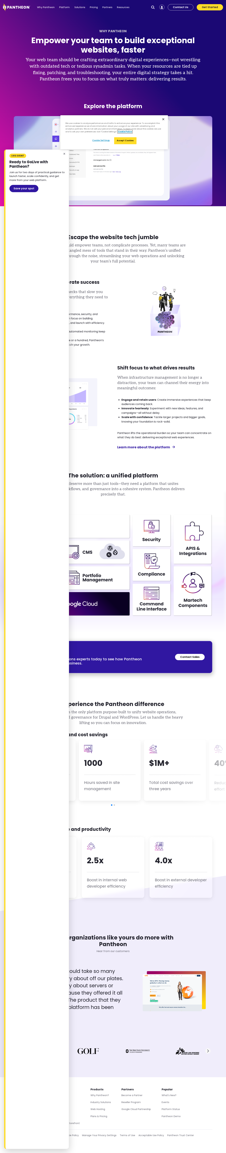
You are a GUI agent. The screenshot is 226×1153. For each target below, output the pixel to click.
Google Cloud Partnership (136, 1109)
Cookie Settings (101, 140)
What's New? (169, 1095)
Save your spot (24, 188)
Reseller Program (131, 1102)
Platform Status (171, 1109)
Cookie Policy (71, 1135)
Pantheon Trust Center (180, 1135)
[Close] (163, 119)
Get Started (210, 7)
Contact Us (180, 7)
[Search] (153, 7)
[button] (111, 805)
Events (165, 1102)
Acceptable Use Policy (151, 1135)
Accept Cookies (125, 140)
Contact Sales (190, 657)
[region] (114, 132)
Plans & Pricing (98, 1116)
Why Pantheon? (99, 1095)
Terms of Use (127, 1135)
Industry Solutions (100, 1102)
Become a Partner (131, 1095)
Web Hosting (97, 1109)
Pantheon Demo (171, 1116)
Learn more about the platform (143, 447)
